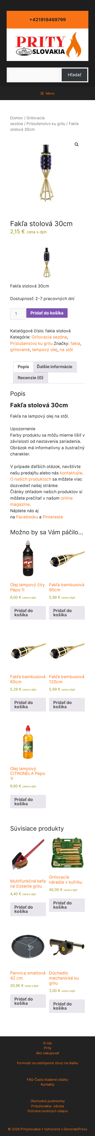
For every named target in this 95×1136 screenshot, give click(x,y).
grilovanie (20, 349)
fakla (75, 343)
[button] (77, 144)
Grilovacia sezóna (49, 337)
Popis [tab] (23, 366)
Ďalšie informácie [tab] (54, 366)
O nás (47, 1043)
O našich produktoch (30, 479)
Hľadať (47, 64)
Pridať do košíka (46, 313)
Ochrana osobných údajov (47, 1111)
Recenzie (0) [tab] (31, 377)
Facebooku (27, 516)
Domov (16, 118)
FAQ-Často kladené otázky (47, 1079)
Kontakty (47, 1084)
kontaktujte (71, 473)
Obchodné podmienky (47, 1101)
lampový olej (44, 349)
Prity (47, 1048)
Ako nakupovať (47, 1053)
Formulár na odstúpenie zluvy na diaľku (47, 1063)
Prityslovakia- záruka (47, 1106)
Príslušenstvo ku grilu (46, 123)
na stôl (66, 349)
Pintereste (53, 516)
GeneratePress (75, 1129)
